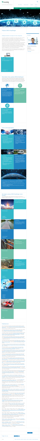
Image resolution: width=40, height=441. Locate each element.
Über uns (16, 8)
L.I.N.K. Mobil (22, 160)
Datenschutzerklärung (35, 439)
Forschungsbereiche (24, 8)
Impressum (30, 439)
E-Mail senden (29, 51)
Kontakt (28, 439)
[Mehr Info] (7, 54)
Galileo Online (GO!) (5, 257)
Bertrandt (4, 297)
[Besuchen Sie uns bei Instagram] (19, 436)
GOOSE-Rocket (4, 217)
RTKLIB (8, 185)
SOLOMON (4, 216)
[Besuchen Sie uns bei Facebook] (14, 436)
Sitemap (16, 439)
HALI (3, 317)
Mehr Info (4, 70)
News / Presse (18, 439)
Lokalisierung (18, 27)
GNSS (21, 27)
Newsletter (22, 439)
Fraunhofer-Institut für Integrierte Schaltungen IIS (7, 4)
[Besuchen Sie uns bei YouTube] (17, 436)
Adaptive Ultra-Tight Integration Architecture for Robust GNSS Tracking (13, 330)
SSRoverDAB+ (4, 237)
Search (37, 1)
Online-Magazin (33, 8)
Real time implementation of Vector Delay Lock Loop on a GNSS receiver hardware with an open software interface (13, 390)
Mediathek (25, 439)
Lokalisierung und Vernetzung (13, 27)
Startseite (3, 27)
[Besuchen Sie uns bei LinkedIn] (16, 436)
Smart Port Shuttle (5, 236)
